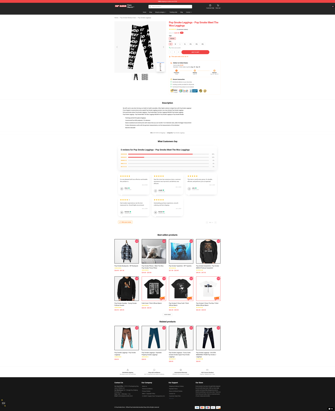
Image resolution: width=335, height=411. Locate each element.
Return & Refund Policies (175, 391)
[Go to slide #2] (145, 77)
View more (167, 314)
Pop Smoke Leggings (144, 18)
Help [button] (332, 408)
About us (144, 386)
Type (170, 35)
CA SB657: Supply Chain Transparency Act (153, 396)
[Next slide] (163, 47)
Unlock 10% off (3, 403)
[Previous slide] (117, 47)
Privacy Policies (146, 391)
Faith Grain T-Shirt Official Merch (152, 303)
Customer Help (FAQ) (174, 396)
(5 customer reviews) (182, 29)
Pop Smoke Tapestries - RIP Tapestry (180, 266)
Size (170, 41)
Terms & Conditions (147, 388)
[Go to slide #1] (136, 77)
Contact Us (172, 393)
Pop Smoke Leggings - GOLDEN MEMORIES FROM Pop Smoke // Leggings (206, 355)
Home (116, 18)
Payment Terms (173, 388)
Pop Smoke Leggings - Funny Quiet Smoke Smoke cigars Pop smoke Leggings (179, 355)
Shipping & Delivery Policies (176, 386)
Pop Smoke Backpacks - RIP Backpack (126, 266)
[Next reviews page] (215, 222)
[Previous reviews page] (207, 222)
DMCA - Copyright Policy (148, 393)
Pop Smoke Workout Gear (128, 18)
